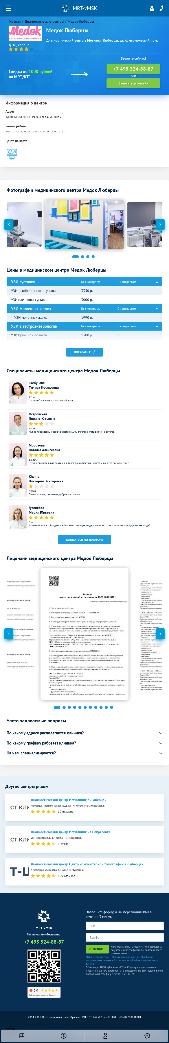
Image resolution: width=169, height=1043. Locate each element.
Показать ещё (84, 352)
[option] (84, 224)
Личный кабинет (152, 8)
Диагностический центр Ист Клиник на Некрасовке (70, 832)
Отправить (97, 949)
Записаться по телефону (84, 540)
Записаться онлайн (133, 83)
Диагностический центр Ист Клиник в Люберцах (68, 800)
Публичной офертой (97, 957)
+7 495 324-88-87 (161, 8)
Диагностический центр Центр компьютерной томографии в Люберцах (87, 864)
